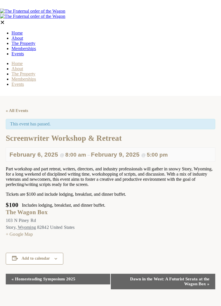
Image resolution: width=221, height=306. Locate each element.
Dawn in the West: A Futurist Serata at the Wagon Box (169, 281)
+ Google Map (19, 234)
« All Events (17, 110)
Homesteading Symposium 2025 (43, 279)
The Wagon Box (27, 212)
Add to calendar (36, 258)
